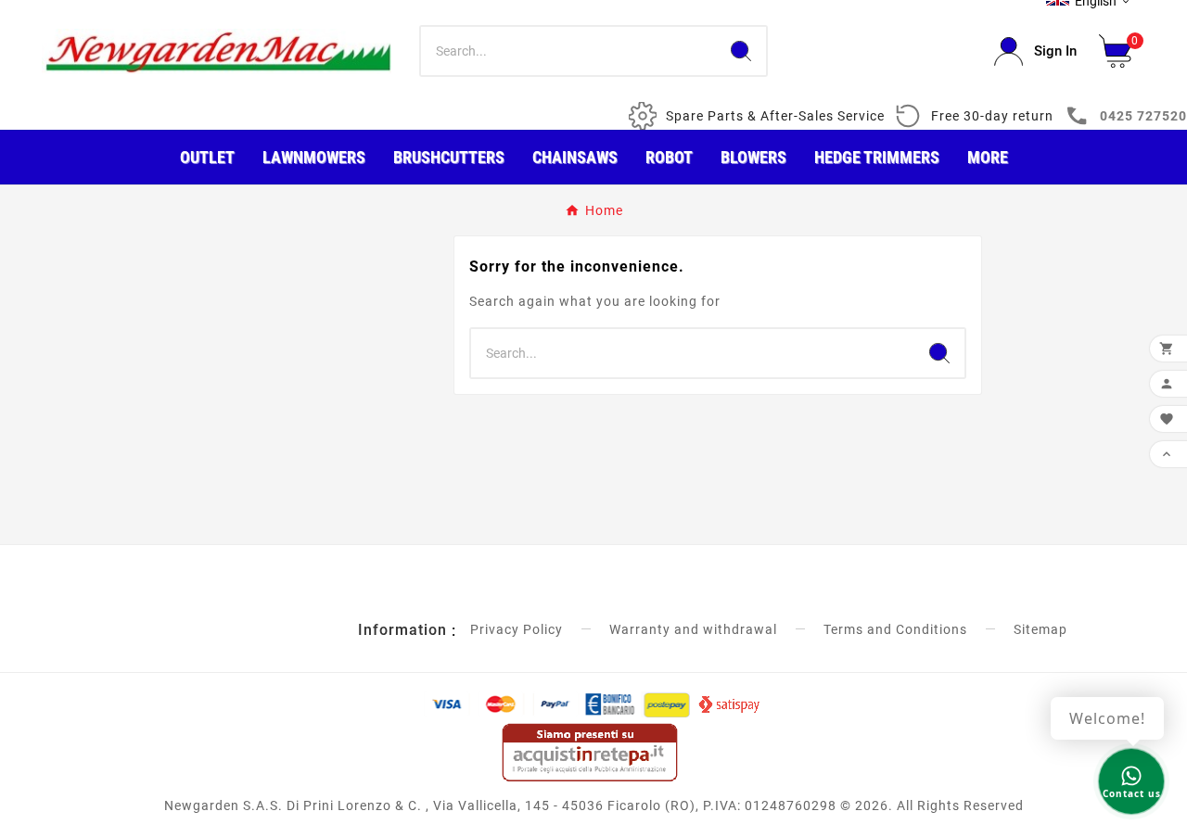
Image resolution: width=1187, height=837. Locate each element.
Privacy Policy (516, 629)
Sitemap (1040, 629)
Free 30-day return (992, 115)
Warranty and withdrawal (693, 629)
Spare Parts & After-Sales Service (775, 115)
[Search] (741, 51)
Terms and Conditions (895, 629)
